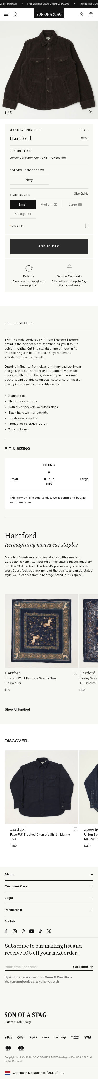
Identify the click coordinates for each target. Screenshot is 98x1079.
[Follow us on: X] (49, 931)
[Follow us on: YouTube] (31, 931)
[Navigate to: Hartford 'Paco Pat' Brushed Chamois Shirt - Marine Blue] (41, 787)
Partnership (13, 910)
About (9, 874)
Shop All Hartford (17, 709)
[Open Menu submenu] (6, 14)
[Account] (81, 14)
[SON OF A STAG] (49, 14)
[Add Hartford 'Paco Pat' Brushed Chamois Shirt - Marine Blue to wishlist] (75, 829)
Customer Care (16, 886)
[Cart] (91, 14)
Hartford (20, 138)
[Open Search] (15, 14)
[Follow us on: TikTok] (40, 931)
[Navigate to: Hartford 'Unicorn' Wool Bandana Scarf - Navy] (41, 631)
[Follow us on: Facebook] (6, 931)
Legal (9, 898)
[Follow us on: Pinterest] (23, 931)
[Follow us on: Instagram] (14, 931)
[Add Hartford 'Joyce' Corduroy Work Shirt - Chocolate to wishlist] (86, 225)
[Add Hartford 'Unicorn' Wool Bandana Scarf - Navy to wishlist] (75, 673)
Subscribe (80, 967)
